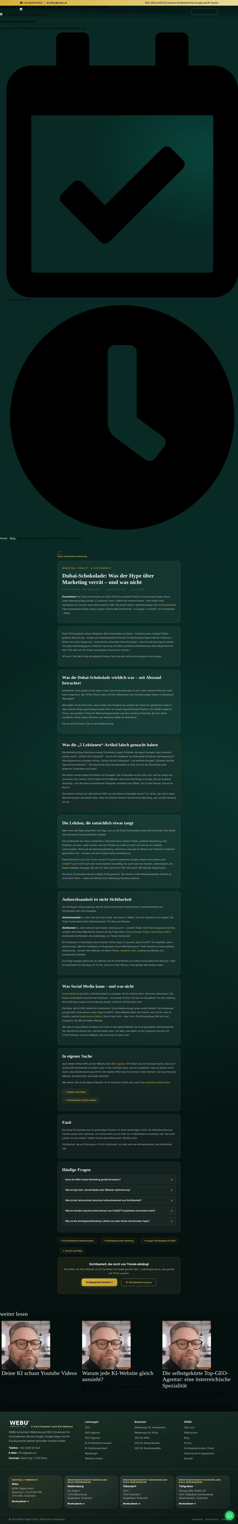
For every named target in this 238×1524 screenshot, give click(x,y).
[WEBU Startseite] (19, 1423)
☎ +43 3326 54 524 (31, 2)
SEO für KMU (142, 1437)
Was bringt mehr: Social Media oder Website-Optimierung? (97, 1189)
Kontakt (188, 1458)
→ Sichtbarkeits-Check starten (80, 1100)
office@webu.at (23, 1452)
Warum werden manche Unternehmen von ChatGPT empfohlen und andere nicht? (110, 1210)
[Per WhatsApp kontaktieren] (229, 1515)
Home (3, 538)
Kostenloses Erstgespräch (199, 1453)
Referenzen (191, 1432)
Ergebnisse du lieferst (90, 1016)
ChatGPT (67, 863)
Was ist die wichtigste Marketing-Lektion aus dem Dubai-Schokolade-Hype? (107, 1221)
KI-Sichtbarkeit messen (139, 1282)
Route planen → (20, 1501)
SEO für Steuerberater (147, 1443)
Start (59, 551)
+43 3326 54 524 (24, 1447)
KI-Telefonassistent (96, 1448)
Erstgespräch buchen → (99, 1282)
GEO (138, 11)
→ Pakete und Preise (75, 1092)
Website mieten (94, 1458)
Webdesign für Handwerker (150, 1427)
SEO (98, 11)
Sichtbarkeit (164, 604)
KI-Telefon (168, 11)
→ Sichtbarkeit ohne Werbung (119, 1240)
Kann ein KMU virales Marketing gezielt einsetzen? (93, 1179)
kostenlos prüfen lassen (157, 1082)
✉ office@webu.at (57, 2)
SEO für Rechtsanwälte (148, 1448)
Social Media (69, 993)
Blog (12, 538)
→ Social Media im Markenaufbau (77, 1240)
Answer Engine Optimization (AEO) (152, 931)
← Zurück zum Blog (72, 1250)
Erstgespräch (204, 11)
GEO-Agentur (92, 1437)
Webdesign (151, 11)
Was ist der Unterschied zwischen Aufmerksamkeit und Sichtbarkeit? (103, 1200)
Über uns (189, 1427)
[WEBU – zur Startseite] (54, 11)
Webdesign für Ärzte (146, 1432)
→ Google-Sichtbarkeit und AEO (160, 1240)
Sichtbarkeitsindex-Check (199, 1448)
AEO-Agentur (118, 1063)
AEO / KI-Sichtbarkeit (118, 11)
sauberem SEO (128, 950)
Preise (182, 11)
